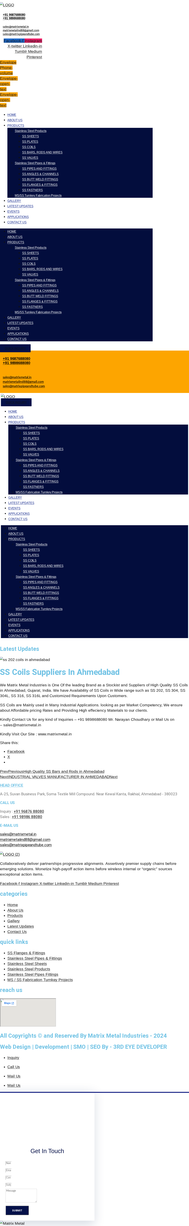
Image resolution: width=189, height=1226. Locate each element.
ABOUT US (15, 120)
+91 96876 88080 (29, 811)
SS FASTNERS (32, 190)
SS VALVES (30, 157)
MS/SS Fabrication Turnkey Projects (39, 492)
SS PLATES (30, 141)
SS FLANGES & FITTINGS (40, 184)
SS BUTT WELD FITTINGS (40, 179)
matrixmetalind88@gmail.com (21, 30)
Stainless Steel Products (31, 130)
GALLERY (14, 200)
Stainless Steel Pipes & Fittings (35, 163)
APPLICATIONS (18, 216)
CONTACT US (17, 222)
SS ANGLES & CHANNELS (40, 174)
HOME (11, 114)
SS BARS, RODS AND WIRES (42, 152)
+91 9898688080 (14, 18)
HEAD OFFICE (11, 785)
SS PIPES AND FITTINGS (39, 168)
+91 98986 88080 (27, 817)
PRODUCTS (15, 125)
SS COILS (29, 147)
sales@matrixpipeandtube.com (21, 34)
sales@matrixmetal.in (16, 26)
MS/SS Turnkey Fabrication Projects (38, 195)
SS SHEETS (30, 136)
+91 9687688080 (14, 14)
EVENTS (13, 211)
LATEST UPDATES (20, 206)
